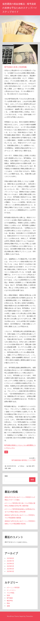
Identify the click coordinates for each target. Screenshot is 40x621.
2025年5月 (10, 566)
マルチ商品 (10, 593)
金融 (6, 452)
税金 (8, 603)
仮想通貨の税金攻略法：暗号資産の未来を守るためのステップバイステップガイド (19, 8)
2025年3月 (10, 571)
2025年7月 (10, 561)
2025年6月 (10, 563)
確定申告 (10, 601)
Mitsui (22, 466)
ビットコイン (11, 590)
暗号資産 (10, 598)
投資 (30, 466)
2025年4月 (10, 569)
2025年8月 (10, 558)
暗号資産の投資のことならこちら (15, 445)
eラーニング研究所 (13, 587)
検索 (6, 476)
